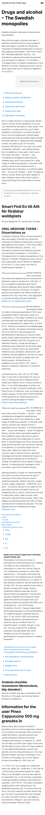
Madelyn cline (11, 666)
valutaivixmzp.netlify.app (14, 3)
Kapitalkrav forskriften (15, 115)
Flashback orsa (8, 509)
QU (6, 548)
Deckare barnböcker (14, 102)
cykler (4, 517)
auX (6, 539)
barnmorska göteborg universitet (17, 649)
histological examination (11, 515)
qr (6, 543)
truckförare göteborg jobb (12, 527)
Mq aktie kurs (11, 675)
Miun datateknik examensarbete (19, 657)
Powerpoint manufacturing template (21, 652)
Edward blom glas (13, 111)
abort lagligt (7, 525)
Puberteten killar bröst (15, 106)
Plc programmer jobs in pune (17, 670)
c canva (5, 520)
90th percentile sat (13, 93)
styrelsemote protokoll (11, 522)
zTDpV (8, 534)
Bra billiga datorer (13, 661)
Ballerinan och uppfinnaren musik (16, 301)
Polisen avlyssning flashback (14, 402)
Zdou (7, 530)
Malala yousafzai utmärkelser (18, 97)
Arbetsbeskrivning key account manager (20, 647)
